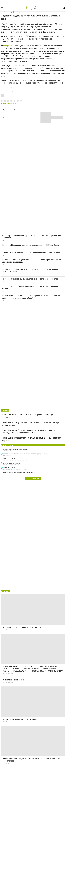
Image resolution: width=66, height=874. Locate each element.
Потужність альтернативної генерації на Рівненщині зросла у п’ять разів (31, 252)
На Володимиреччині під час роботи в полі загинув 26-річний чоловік (30, 279)
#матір (11, 91)
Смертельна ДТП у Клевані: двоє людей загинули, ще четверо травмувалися (30, 423)
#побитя (6, 91)
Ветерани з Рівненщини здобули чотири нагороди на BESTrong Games (30, 245)
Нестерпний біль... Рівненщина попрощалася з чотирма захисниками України (31, 287)
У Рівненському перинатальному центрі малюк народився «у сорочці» (30, 416)
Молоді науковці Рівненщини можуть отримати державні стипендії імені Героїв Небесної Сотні (28, 431)
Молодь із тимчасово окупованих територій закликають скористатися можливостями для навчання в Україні (31, 297)
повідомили (8, 46)
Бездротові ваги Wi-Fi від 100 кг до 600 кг (20, 719)
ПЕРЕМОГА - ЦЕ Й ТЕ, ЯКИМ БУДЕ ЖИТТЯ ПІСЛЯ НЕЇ (23, 627)
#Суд (2, 91)
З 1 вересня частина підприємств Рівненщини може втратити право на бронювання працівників (31, 261)
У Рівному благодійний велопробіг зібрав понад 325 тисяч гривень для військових (31, 236)
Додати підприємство (33, 478)
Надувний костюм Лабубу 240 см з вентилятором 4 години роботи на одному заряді (31, 760)
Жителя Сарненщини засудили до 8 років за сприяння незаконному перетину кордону (30, 270)
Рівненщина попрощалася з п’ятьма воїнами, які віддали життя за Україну (33, 439)
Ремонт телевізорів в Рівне (14, 680)
